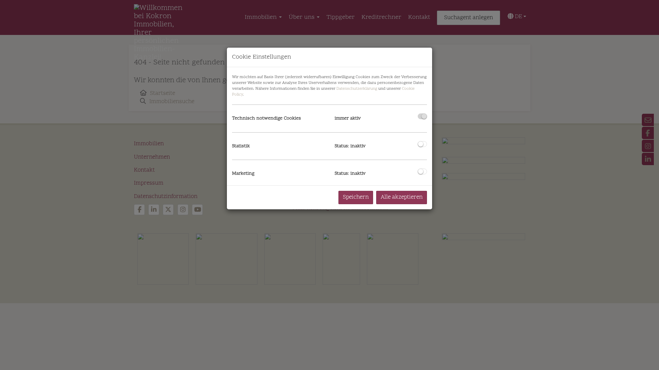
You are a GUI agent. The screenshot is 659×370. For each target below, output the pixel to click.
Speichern (356, 197)
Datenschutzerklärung (356, 88)
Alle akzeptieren (402, 197)
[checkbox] (422, 116)
